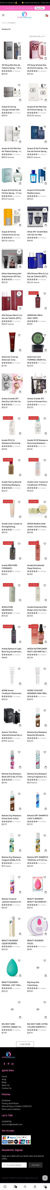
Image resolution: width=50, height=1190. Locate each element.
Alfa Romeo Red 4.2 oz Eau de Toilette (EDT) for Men (12, 317)
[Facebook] (4, 1063)
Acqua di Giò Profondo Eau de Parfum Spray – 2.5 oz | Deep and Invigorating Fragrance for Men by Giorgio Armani (37, 150)
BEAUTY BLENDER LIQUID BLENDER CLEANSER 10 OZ (10, 942)
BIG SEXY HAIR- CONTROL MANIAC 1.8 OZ (11, 1025)
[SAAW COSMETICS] (24, 15)
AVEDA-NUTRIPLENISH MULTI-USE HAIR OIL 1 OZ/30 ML (37, 650)
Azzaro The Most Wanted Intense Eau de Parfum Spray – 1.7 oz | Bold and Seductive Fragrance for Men (12, 734)
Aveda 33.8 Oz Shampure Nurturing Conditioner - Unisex (11, 442)
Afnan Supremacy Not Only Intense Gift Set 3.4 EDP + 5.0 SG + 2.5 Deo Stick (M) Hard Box (12, 275)
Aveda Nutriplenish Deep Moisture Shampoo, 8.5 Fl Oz (36, 567)
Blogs (4, 1082)
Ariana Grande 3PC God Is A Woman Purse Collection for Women (37, 400)
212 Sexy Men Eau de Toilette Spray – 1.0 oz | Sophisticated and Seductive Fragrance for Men (12, 66)
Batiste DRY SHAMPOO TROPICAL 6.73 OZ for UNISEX (37, 859)
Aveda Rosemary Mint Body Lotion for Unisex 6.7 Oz (37, 608)
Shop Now (40, 8)
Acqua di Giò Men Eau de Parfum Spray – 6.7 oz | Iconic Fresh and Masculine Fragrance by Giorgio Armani (37, 108)
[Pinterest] (8, 1063)
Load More (25, 1044)
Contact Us (6, 1088)
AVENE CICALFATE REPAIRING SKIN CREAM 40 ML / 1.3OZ (37, 692)
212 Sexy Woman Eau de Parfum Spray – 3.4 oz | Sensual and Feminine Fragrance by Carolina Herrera (37, 66)
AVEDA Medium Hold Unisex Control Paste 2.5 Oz (36, 525)
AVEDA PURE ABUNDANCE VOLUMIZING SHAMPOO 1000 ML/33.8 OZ (9, 608)
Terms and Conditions (11, 1109)
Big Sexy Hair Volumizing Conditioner (33, 984)
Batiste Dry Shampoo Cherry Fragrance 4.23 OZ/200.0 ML (37, 775)
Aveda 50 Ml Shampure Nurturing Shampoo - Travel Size (37, 442)
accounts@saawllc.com (12, 1124)
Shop (4, 1079)
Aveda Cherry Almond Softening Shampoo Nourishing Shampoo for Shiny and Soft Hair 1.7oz (12, 483)
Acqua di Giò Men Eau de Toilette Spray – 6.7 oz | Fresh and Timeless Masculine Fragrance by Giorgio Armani (12, 150)
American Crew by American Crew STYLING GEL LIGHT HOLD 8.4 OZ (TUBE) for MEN (11, 358)
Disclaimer (6, 1100)
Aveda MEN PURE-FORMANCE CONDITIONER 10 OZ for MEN (11, 567)
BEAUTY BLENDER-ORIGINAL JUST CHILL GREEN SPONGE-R (11, 984)
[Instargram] (12, 1063)
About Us (6, 1085)
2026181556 (6, 1121)
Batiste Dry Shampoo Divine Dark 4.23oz (11, 817)
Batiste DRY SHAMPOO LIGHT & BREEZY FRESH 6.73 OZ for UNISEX (37, 817)
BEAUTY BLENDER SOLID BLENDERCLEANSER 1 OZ (36, 942)
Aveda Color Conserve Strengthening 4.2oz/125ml (12, 525)
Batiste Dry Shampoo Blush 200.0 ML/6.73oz (12, 775)
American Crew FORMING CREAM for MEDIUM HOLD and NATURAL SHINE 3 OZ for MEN (36, 358)
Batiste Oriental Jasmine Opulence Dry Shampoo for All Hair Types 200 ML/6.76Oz (12, 900)
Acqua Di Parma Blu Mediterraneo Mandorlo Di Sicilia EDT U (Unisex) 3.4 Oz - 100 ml (37, 192)
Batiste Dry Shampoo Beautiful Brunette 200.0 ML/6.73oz (37, 734)
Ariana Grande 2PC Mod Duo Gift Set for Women (11, 400)
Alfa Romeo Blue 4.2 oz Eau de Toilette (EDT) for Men (37, 275)
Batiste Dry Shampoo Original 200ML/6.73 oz (11, 859)
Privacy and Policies (10, 1103)
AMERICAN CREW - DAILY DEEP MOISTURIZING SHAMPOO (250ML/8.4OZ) (35, 317)
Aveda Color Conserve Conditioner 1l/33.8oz (37, 483)
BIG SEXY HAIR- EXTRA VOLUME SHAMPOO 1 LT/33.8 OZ (37, 1025)
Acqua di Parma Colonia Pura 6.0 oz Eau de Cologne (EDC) (12, 233)
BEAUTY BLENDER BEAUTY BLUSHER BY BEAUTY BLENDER (36, 900)
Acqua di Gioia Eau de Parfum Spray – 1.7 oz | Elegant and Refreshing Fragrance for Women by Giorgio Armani (12, 192)
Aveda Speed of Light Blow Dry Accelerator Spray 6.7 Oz (11, 650)
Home (4, 23)
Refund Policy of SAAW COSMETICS (17, 1106)
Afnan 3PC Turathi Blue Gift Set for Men (37, 233)
